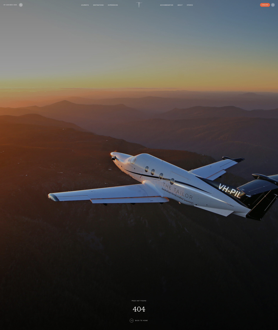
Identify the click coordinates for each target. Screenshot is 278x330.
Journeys (85, 5)
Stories (190, 5)
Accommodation (166, 5)
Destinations (98, 5)
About (180, 5)
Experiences (113, 5)
